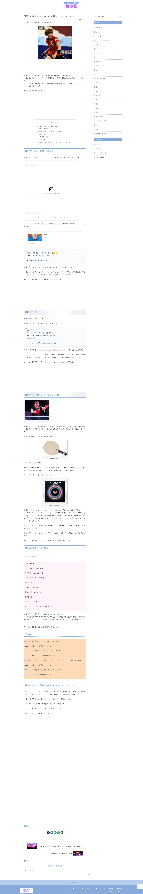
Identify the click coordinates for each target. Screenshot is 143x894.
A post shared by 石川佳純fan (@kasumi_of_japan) (51, 217)
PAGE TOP (72, 882)
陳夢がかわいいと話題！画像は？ (48, 126)
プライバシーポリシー (100, 889)
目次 (52, 122)
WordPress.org (100, 157)
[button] (61, 832)
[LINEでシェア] (58, 832)
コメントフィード (101, 153)
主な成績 (43, 139)
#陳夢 (29, 338)
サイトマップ (75, 889)
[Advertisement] (55, 66)
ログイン (98, 144)
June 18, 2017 (49, 260)
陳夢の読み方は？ (44, 129)
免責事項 (119, 889)
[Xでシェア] (48, 832)
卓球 (27, 825)
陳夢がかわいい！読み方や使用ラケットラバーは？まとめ (56, 142)
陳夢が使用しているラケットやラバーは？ (51, 131)
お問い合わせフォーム (86, 889)
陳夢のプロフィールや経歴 (46, 134)
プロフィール (44, 137)
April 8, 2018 (52, 343)
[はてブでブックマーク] (55, 832)
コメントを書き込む (55, 866)
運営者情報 (112, 889)
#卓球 (33, 338)
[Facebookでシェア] (51, 832)
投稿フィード (100, 148)
